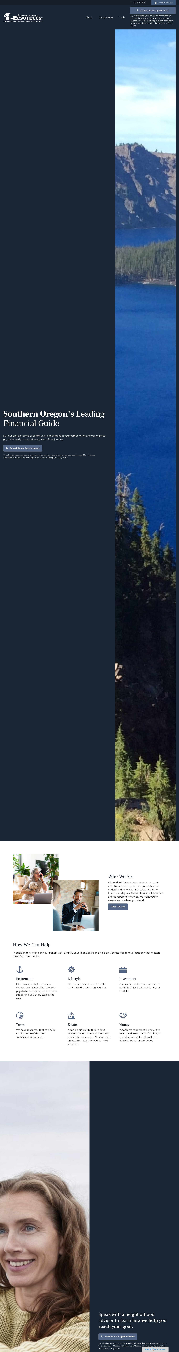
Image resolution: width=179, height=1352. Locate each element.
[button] (89, 17)
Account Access (165, 2)
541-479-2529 (139, 2)
